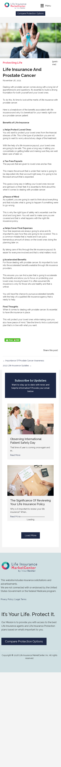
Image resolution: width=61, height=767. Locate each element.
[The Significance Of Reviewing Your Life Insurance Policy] (30, 480)
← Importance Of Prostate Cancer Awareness (23, 360)
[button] (30, 13)
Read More (15, 455)
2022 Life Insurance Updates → (17, 365)
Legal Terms (20, 599)
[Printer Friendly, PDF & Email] (12, 340)
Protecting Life (12, 62)
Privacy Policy (7, 599)
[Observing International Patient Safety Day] (30, 419)
